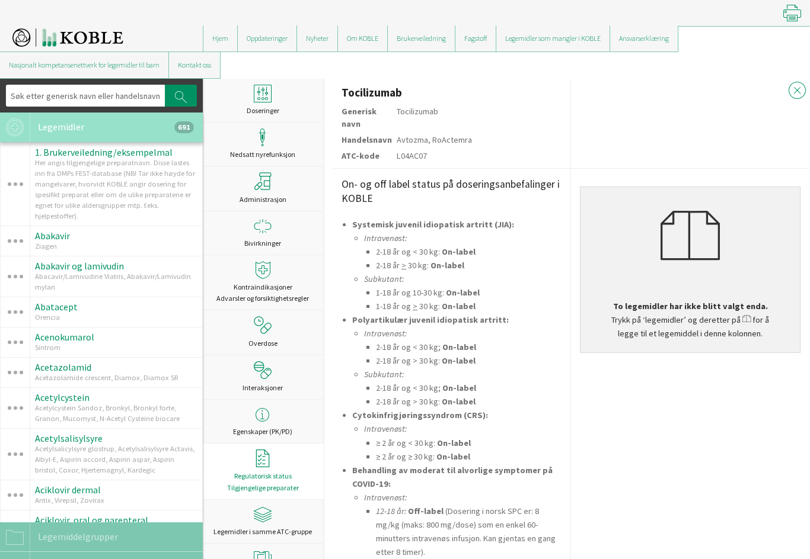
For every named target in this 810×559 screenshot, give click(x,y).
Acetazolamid (63, 367)
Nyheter (317, 38)
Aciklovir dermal (68, 490)
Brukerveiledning (421, 38)
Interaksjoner (263, 387)
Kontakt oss (194, 64)
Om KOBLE (362, 38)
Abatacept (56, 307)
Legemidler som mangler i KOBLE (553, 38)
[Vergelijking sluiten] (797, 92)
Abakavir (52, 236)
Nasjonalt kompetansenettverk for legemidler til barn (84, 64)
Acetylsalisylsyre (69, 438)
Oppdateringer (267, 38)
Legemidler (113, 127)
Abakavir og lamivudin (79, 266)
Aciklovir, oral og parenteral (91, 520)
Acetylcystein (62, 397)
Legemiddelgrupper (77, 536)
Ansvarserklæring (644, 38)
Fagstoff (475, 38)
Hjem (220, 38)
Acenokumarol (64, 337)
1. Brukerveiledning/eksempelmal (104, 152)
